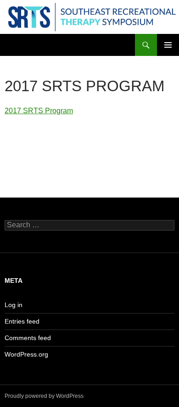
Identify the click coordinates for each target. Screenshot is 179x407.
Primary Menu (168, 45)
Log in (13, 304)
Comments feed (28, 337)
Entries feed (22, 321)
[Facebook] (27, 149)
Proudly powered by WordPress (44, 396)
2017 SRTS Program (39, 111)
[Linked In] (133, 149)
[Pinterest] (80, 149)
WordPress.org (26, 354)
